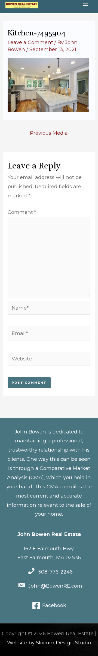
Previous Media (49, 133)
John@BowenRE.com (55, 586)
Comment (22, 212)
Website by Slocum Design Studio (49, 643)
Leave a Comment (30, 42)
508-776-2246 (55, 572)
